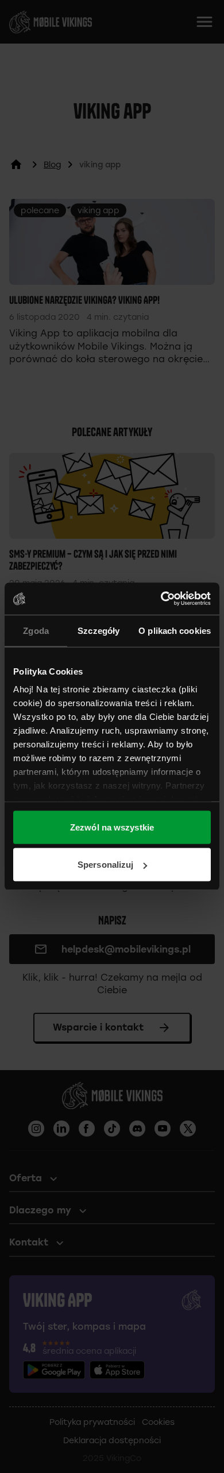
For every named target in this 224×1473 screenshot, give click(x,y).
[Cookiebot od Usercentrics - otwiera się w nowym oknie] (161, 598)
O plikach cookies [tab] (174, 630)
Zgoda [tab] (36, 630)
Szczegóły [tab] (98, 630)
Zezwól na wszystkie (112, 827)
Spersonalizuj (105, 864)
